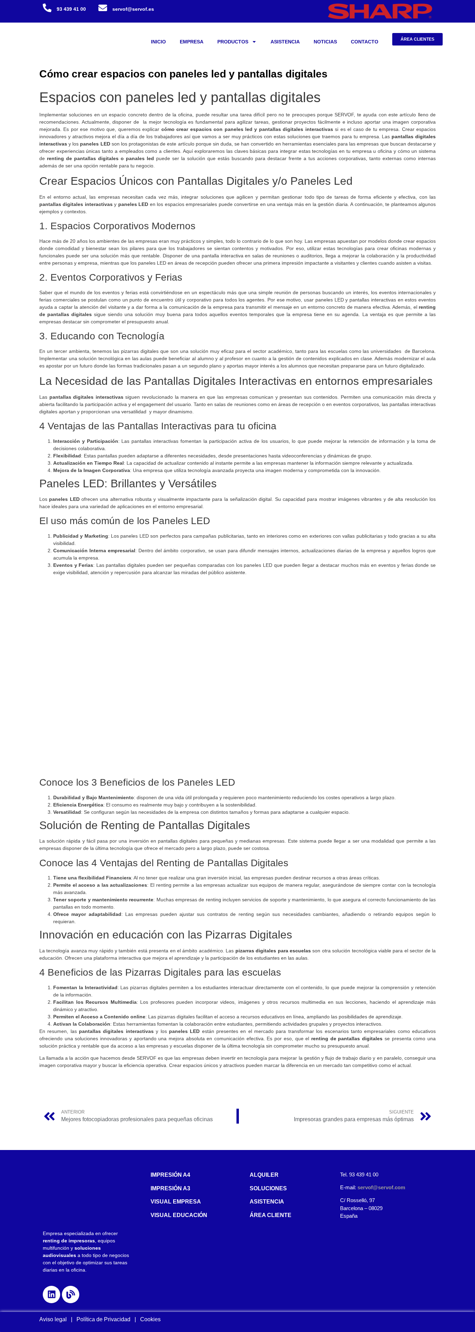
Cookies (150, 1319)
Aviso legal (53, 1319)
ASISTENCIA (285, 41)
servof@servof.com (381, 1187)
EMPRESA (191, 41)
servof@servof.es (133, 9)
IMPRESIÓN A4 (170, 1175)
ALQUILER (264, 1175)
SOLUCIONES (268, 1188)
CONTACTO (364, 41)
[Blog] (70, 1294)
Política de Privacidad (106, 1319)
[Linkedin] (51, 1294)
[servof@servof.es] (102, 7)
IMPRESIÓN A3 (170, 1188)
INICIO (158, 41)
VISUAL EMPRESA (176, 1202)
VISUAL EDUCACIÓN (179, 1215)
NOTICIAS (325, 41)
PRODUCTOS (232, 41)
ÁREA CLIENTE (270, 1215)
